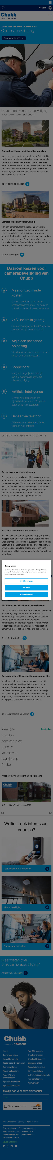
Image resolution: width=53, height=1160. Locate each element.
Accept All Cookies (26, 594)
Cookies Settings (26, 581)
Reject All (26, 587)
